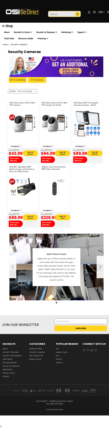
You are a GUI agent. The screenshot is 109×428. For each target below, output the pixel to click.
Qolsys (59, 359)
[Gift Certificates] (94, 12)
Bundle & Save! (35, 359)
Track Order (9, 38)
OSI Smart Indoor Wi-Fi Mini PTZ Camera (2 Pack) (55, 104)
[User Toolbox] (89, 12)
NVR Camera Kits (36, 356)
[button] (54, 420)
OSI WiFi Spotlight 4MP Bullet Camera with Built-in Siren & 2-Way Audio (22, 169)
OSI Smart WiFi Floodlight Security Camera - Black (86, 104)
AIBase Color (61, 352)
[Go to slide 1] (12, 267)
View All (59, 363)
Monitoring (66, 32)
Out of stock (30, 153)
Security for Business (46, 32)
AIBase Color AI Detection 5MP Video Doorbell (54, 168)
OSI (57, 349)
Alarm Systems (35, 349)
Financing (42, 38)
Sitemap (6, 376)
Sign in (6, 366)
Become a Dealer (25, 38)
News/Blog (7, 369)
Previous (105, 419)
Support (81, 32)
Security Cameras (37, 352)
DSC (57, 356)
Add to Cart (62, 217)
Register (15, 366)
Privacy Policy (9, 373)
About (6, 32)
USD (100, 12)
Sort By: (13, 91)
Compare (15, 146)
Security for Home (22, 32)
